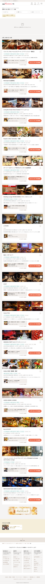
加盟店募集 (38, 577)
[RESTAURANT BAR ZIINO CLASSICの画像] (22, 482)
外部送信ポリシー (26, 577)
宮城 (28, 543)
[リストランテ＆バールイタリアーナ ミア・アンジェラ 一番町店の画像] (22, 45)
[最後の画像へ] (41, 44)
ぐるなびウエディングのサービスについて (19, 579)
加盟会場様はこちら (33, 577)
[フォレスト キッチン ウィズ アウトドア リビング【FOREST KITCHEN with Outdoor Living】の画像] (22, 451)
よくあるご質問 (29, 579)
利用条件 (13, 577)
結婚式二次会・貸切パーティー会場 (21, 543)
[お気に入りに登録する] (40, 52)
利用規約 (10, 577)
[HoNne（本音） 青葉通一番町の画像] (22, 364)
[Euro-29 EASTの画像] (22, 422)
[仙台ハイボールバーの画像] (22, 248)
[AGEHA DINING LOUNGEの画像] (22, 393)
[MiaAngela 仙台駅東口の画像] (22, 74)
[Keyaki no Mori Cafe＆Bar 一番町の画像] (22, 132)
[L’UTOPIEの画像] (22, 219)
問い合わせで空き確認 (35, 149)
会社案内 (6, 577)
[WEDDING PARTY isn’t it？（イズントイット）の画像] (22, 335)
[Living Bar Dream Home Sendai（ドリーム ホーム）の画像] (22, 103)
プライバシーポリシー (19, 577)
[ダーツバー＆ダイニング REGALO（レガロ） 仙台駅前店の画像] (22, 161)
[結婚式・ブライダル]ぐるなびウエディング (8, 543)
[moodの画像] (22, 277)
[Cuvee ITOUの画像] (22, 306)
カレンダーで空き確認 (35, 62)
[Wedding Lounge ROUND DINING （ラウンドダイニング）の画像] (22, 190)
